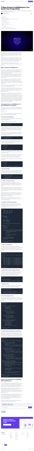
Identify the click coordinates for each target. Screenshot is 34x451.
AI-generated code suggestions (9, 118)
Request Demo (30, 1)
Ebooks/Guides (22, 434)
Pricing (15, 1)
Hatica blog (7, 400)
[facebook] (4, 411)
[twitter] (1, 411)
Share (31, 13)
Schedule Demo (28, 433)
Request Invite (28, 435)
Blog (18, 1)
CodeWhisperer (3, 95)
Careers (21, 1)
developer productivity (18, 400)
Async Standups (16, 437)
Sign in (26, 1)
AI (1, 5)
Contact (28, 437)
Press (27, 438)
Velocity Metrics (16, 433)
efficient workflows (13, 114)
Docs (27, 436)
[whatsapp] (5, 411)
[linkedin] (2, 411)
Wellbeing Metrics (16, 436)
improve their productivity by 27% (6, 108)
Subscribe (30, 407)
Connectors (11, 1)
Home (10, 433)
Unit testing (2, 297)
